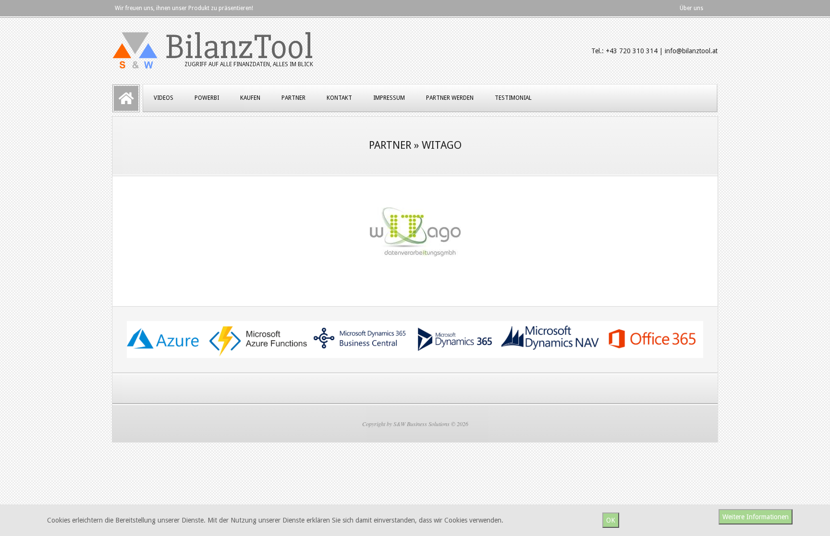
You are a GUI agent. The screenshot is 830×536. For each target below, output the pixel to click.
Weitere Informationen (755, 517)
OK (610, 520)
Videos (163, 98)
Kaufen (250, 98)
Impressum (389, 98)
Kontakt (339, 98)
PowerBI (207, 98)
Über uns (691, 8)
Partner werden (450, 98)
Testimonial (513, 98)
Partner (293, 98)
